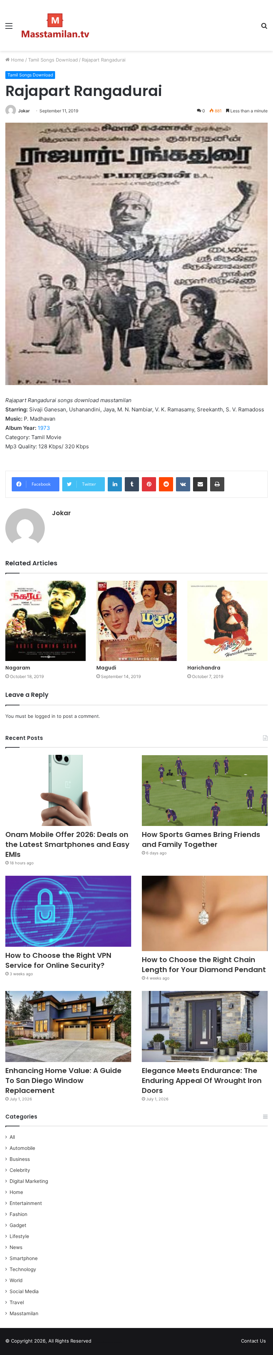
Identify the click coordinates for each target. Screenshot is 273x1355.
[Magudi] (136, 621)
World (16, 1280)
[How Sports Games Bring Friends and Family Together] (205, 790)
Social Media (24, 1291)
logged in (45, 716)
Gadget (18, 1225)
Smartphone (24, 1258)
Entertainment (26, 1203)
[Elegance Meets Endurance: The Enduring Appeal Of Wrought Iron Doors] (205, 1026)
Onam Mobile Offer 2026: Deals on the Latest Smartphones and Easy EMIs (67, 844)
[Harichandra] (227, 621)
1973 (44, 428)
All (12, 1137)
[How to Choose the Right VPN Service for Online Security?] (68, 911)
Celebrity (20, 1170)
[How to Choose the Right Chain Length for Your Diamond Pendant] (205, 913)
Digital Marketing (29, 1181)
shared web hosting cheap (114, 1342)
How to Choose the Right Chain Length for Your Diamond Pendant (204, 965)
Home (17, 60)
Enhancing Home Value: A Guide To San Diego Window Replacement (63, 1080)
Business (20, 1159)
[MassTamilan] (55, 25)
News (16, 1247)
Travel (17, 1302)
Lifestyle (19, 1236)
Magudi (106, 667)
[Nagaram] (45, 621)
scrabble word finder (101, 1342)
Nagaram (17, 667)
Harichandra (203, 667)
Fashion (18, 1214)
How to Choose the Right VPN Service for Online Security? (58, 960)
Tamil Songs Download (53, 60)
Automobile (22, 1148)
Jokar (24, 110)
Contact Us (253, 1341)
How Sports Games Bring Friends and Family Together (201, 839)
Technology (23, 1269)
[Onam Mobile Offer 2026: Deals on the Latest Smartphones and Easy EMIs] (68, 790)
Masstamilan (24, 1313)
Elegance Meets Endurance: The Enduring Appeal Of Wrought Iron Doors (202, 1080)
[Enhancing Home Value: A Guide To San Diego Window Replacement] (68, 1026)
